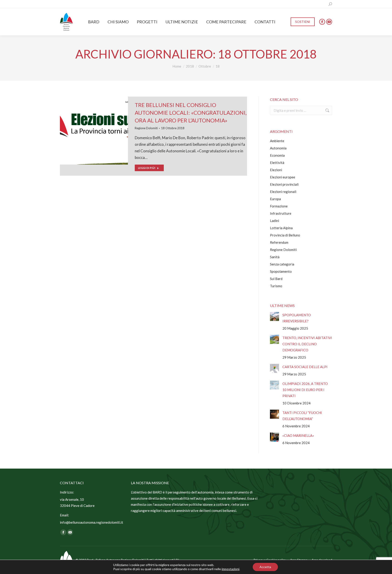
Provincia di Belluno (285, 235)
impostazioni (230, 569)
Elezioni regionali (283, 192)
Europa (275, 199)
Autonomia (278, 148)
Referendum (279, 242)
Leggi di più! (146, 168)
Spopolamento (281, 271)
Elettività (277, 163)
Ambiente (277, 141)
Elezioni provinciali (284, 184)
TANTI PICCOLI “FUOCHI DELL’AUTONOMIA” (302, 416)
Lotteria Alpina (281, 228)
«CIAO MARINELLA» (298, 435)
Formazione (279, 206)
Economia (277, 155)
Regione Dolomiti (146, 128)
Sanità (274, 257)
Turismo (276, 286)
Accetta (265, 567)
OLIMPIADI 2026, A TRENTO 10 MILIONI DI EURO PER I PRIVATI (305, 390)
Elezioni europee (282, 177)
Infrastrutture (280, 213)
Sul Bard (276, 279)
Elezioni (276, 170)
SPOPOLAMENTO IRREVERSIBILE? (296, 318)
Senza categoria (282, 264)
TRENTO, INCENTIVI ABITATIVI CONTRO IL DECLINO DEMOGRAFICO (307, 344)
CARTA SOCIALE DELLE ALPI (305, 367)
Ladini (274, 221)
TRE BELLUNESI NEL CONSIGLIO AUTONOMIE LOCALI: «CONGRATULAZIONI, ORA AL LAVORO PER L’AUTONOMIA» (191, 113)
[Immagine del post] (274, 316)
